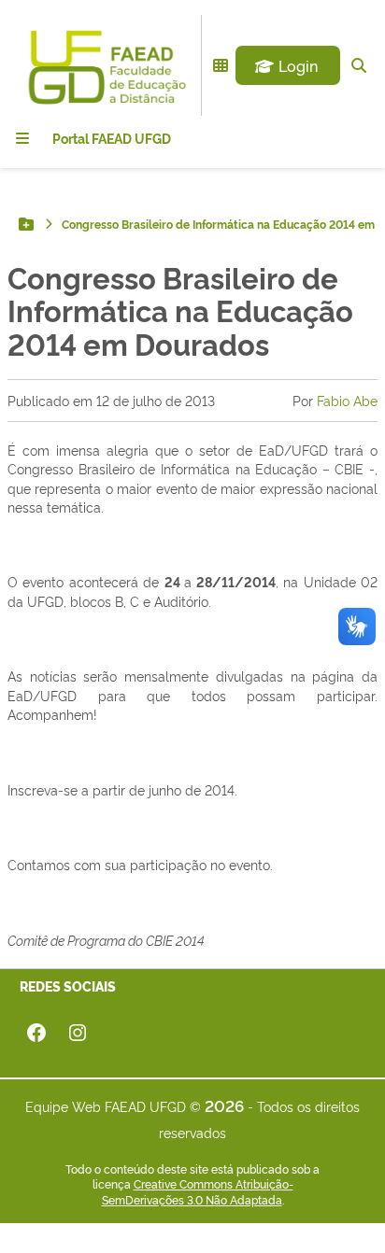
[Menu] (22, 138)
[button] (287, 65)
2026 (224, 1105)
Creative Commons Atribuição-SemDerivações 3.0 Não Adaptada (197, 1191)
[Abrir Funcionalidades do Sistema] (220, 65)
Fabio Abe (347, 400)
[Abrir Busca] (359, 65)
